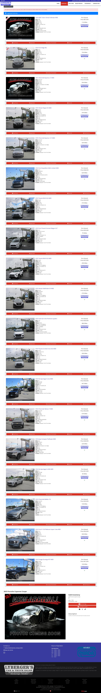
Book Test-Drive (33, 679)
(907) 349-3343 (76, 0)
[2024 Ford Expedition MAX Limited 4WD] (20, 178)
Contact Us (50, 681)
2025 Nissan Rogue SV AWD (43, 108)
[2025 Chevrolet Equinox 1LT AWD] (20, 148)
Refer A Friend (67, 680)
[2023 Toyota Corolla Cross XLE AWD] (20, 358)
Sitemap (84, 680)
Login (3, 0)
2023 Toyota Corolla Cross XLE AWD (45, 349)
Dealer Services (79, 3)
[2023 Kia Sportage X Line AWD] (20, 389)
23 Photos (20, 430)
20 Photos (20, 279)
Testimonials (88, 3)
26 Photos (20, 309)
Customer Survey (50, 679)
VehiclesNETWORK (49, 687)
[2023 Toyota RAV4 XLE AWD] (20, 208)
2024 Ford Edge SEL (41, 48)
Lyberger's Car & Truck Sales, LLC (56, 686)
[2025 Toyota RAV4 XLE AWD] (20, 268)
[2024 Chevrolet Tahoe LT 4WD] (20, 419)
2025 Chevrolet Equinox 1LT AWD (45, 138)
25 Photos (20, 550)
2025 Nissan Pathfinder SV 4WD (44, 288)
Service (67, 679)
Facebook (67, 683)
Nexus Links (84, 683)
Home (58, 3)
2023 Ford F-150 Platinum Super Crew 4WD (48, 529)
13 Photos (20, 249)
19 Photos (20, 370)
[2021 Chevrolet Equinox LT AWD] (20, 87)
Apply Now (71, 3)
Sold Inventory (84, 679)
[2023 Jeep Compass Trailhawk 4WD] (20, 449)
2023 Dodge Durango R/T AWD (44, 559)
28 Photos (20, 189)
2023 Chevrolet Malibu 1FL (43, 499)
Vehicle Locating (33, 681)
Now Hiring (67, 681)
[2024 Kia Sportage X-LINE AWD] (20, 479)
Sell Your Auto (33, 680)
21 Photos (20, 340)
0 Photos (20, 39)
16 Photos (20, 520)
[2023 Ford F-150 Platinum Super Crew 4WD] (20, 539)
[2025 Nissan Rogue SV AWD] (20, 118)
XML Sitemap (85, 681)
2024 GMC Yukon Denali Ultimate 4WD (46, 17)
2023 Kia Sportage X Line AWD (44, 379)
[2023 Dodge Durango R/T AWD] (20, 569)
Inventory (64, 3)
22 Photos (20, 69)
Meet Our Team (50, 683)
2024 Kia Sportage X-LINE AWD (44, 469)
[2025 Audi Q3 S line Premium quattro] (20, 328)
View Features (87, 42)
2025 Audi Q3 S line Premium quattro (46, 318)
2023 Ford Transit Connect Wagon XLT (46, 228)
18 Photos (20, 219)
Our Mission (16, 680)
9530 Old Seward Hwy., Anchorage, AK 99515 (90, 0)
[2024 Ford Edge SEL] (20, 57)
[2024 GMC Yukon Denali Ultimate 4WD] (20, 27)
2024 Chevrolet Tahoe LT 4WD (44, 409)
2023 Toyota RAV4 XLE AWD (43, 198)
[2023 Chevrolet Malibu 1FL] (20, 509)
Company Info (96, 3)
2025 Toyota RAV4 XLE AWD (43, 258)
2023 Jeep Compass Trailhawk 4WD (45, 439)
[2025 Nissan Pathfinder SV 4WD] (20, 298)
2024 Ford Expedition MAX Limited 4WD (47, 168)
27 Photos (20, 580)
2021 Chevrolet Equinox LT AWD (44, 78)
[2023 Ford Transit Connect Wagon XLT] (20, 238)
